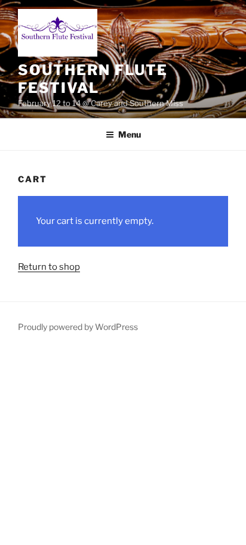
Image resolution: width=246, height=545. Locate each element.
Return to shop (49, 266)
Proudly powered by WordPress (78, 327)
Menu (129, 134)
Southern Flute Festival (93, 78)
